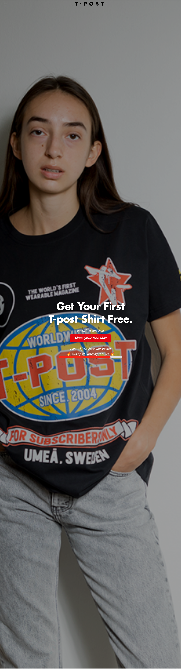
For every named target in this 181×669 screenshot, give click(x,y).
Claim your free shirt (90, 338)
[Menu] (5, 4)
